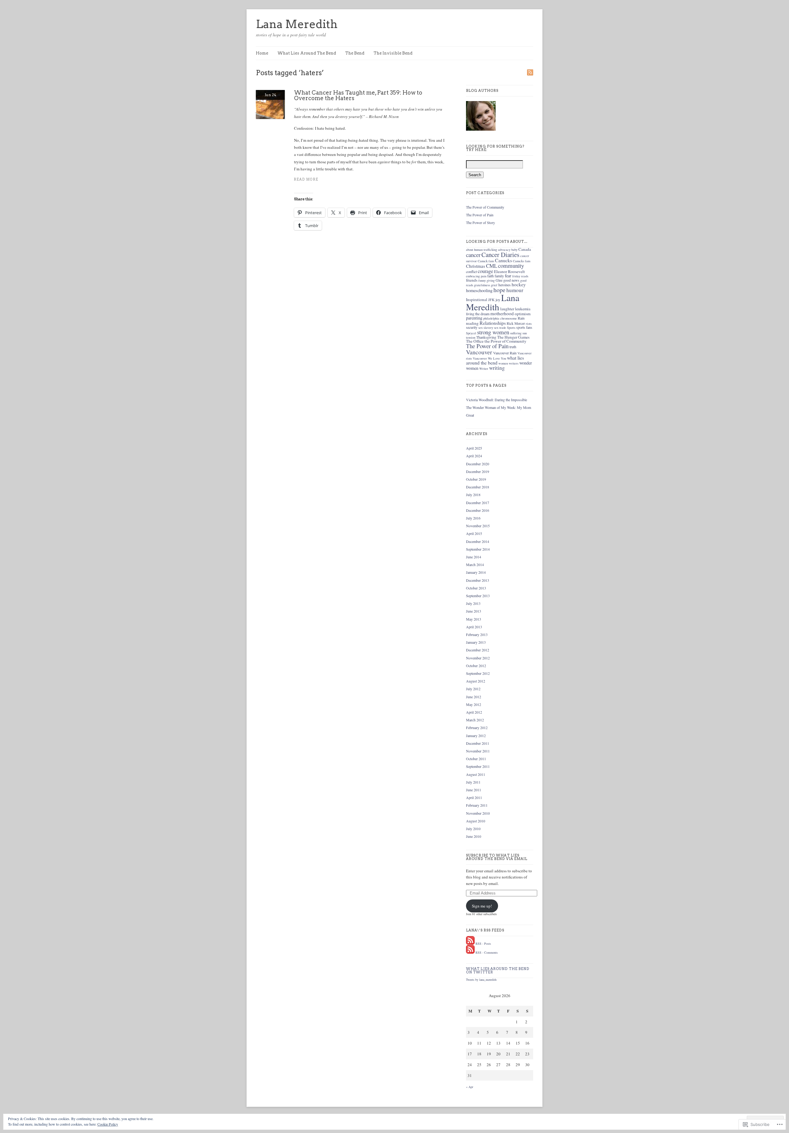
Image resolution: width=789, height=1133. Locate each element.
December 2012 (477, 649)
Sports (511, 327)
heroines (504, 284)
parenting (474, 318)
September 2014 (478, 549)
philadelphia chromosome (500, 318)
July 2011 (473, 782)
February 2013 (477, 634)
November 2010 (478, 813)
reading (472, 323)
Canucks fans (521, 261)
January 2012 (476, 735)
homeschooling (479, 290)
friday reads (520, 276)
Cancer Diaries (500, 254)
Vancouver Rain (505, 352)
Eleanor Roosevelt (509, 271)
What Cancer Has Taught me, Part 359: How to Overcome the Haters (358, 95)
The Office (475, 341)
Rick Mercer (516, 323)
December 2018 (477, 486)
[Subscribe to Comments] (470, 952)
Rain (521, 318)
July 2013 (473, 603)
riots (529, 323)
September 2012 (478, 673)
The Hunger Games (513, 337)
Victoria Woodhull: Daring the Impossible (496, 399)
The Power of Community (485, 207)
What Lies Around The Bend (306, 53)
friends (471, 280)
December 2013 (477, 580)
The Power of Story (480, 222)
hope (499, 290)
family (499, 275)
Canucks (503, 260)
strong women (493, 332)
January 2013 (476, 642)
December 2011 (477, 743)
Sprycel (471, 333)
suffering (515, 333)
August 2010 (475, 820)
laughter (507, 309)
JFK (491, 299)
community (511, 265)
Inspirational (476, 299)
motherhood (502, 313)
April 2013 (474, 626)
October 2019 (476, 479)
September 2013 (478, 595)
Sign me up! (482, 906)
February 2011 (477, 805)
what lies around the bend (495, 360)
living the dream (477, 313)
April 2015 (474, 533)
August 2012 (475, 681)
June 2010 (473, 836)
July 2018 (473, 494)
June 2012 (473, 696)
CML (491, 265)
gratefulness (482, 285)
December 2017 (477, 502)
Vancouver (479, 352)
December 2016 (477, 510)
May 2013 (473, 619)
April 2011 (474, 797)
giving (491, 280)
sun (524, 333)
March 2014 (475, 564)
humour (514, 290)
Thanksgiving (486, 337)
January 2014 (476, 572)
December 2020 (477, 463)
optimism (522, 313)
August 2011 (475, 774)
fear (508, 276)
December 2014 (477, 541)
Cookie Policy (107, 1124)
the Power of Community (505, 341)
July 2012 (473, 688)
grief (494, 285)
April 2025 (474, 448)
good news (511, 280)
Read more (306, 179)
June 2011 (473, 789)
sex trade (500, 327)
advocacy (504, 249)
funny (482, 280)
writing (497, 367)
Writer (483, 368)
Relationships (493, 323)
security (471, 327)
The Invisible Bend (393, 53)
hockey (519, 284)
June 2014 (473, 556)
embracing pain (476, 276)
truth (512, 346)
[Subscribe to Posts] (470, 943)
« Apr (469, 1087)
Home (262, 53)
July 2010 (473, 828)
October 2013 (476, 587)
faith (490, 275)
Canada (524, 249)
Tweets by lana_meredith (481, 979)
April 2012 (474, 712)
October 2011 (476, 758)
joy (498, 299)
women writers (508, 363)
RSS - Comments (487, 952)
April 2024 (474, 455)
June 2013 (473, 611)
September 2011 (478, 766)
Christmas (475, 266)
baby (514, 249)
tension (470, 337)
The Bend (354, 53)
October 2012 (476, 665)
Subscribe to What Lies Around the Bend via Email (497, 857)
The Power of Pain (479, 214)
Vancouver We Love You (489, 358)
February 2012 (477, 727)
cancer (473, 255)
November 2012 (478, 657)
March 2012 (475, 719)
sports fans (524, 327)
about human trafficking (481, 249)
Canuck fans (486, 261)
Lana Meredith (296, 24)
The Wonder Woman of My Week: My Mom (498, 407)
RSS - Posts (483, 943)
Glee (499, 280)
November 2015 (478, 525)
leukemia (522, 309)
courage (485, 271)
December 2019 (477, 471)
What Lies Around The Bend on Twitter (497, 970)
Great (470, 415)
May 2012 (473, 704)
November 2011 (478, 750)
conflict (471, 271)
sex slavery (485, 327)
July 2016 (473, 518)
